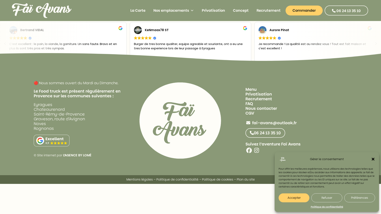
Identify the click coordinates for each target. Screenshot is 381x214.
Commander (304, 10)
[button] (373, 159)
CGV (249, 113)
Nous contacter (261, 108)
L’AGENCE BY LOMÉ (77, 155)
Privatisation (213, 10)
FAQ (249, 103)
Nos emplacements (171, 10)
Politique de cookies (217, 179)
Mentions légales (139, 179)
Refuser (326, 198)
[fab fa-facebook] (249, 151)
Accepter (294, 198)
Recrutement (269, 10)
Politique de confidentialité (327, 206)
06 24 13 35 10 (348, 10)
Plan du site (246, 179)
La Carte (137, 10)
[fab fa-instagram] (256, 151)
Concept (241, 10)
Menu (251, 89)
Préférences (359, 198)
